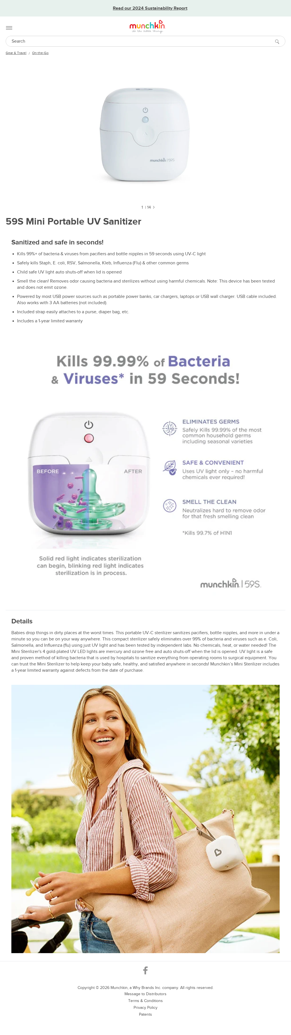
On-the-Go (40, 53)
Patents (145, 1014)
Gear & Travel (16, 53)
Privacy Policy (145, 1007)
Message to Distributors (145, 994)
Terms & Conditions (145, 1001)
